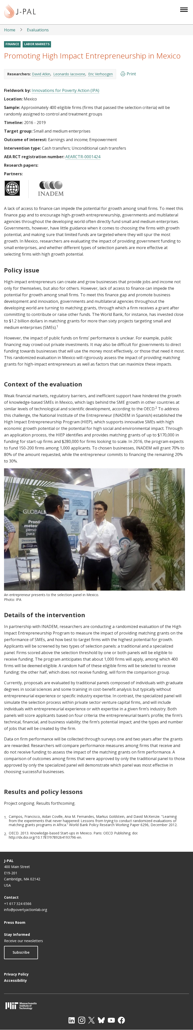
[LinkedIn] (71, 1020)
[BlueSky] (101, 1020)
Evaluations (38, 30)
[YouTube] (111, 1020)
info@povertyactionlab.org (25, 909)
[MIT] (96, 1006)
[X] (91, 1020)
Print (131, 74)
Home (9, 30)
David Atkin (41, 74)
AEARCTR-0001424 (82, 156)
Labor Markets (37, 44)
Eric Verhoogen (100, 74)
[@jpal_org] (81, 1020)
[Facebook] (121, 1020)
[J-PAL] (20, 12)
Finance (12, 44)
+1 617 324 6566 (17, 903)
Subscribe (21, 952)
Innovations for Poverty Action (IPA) (65, 90)
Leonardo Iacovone (69, 74)
